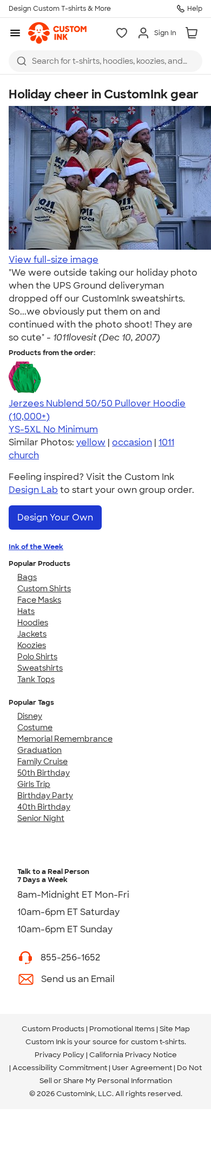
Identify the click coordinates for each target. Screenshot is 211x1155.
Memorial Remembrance (65, 739)
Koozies (31, 645)
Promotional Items (122, 1028)
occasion (132, 442)
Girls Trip (33, 784)
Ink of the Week (36, 546)
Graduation (39, 750)
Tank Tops (36, 679)
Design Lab (33, 490)
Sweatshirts (40, 668)
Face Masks (39, 600)
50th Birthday (43, 773)
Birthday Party (45, 795)
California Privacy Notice (133, 1054)
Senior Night (40, 818)
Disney (29, 716)
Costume (34, 727)
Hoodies (32, 622)
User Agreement (142, 1067)
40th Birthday (43, 807)
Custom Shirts (44, 588)
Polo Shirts (37, 657)
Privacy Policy (59, 1054)
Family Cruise (42, 761)
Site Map (175, 1028)
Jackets (32, 634)
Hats (26, 611)
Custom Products (53, 1028)
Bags (27, 577)
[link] (57, 33)
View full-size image (53, 259)
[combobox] (105, 61)
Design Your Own (55, 517)
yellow (91, 442)
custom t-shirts (157, 1041)
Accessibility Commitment (59, 1067)
